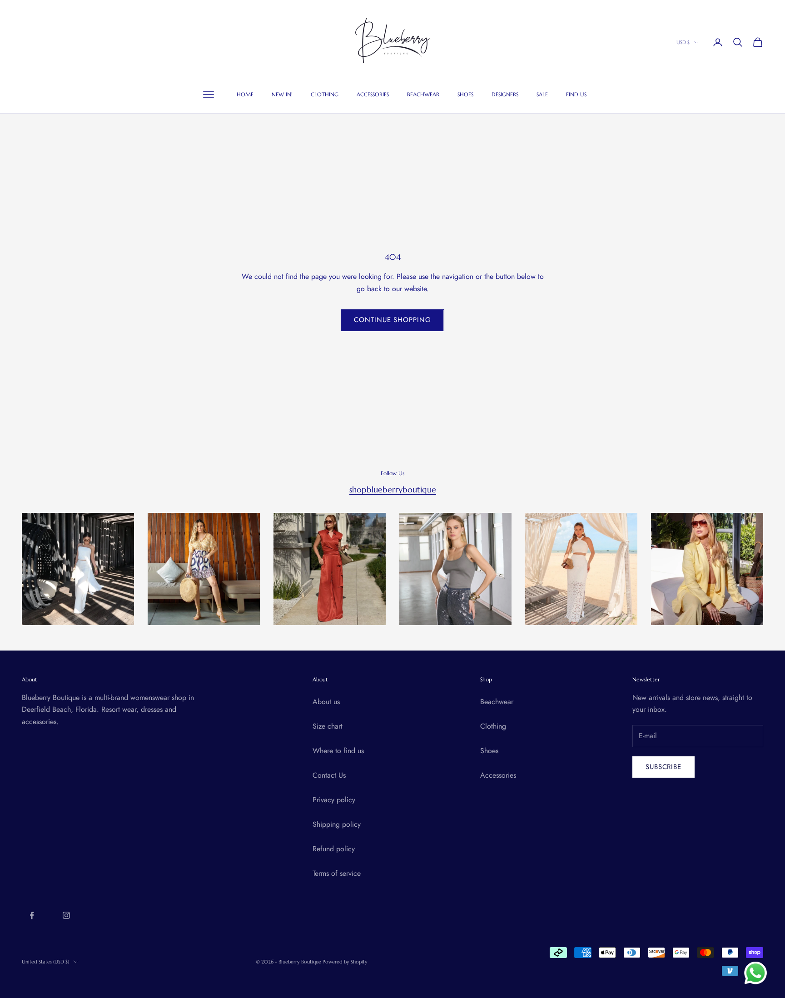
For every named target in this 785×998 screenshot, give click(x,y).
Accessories (498, 775)
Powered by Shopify (345, 961)
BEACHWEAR (423, 94)
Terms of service (337, 873)
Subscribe (663, 767)
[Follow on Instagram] (66, 915)
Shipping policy (337, 824)
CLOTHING (324, 94)
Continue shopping (392, 320)
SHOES (465, 94)
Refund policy (334, 849)
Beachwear (496, 701)
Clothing (493, 726)
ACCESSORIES (373, 94)
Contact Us (329, 775)
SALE (542, 94)
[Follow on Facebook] (32, 915)
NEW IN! (282, 94)
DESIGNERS (505, 94)
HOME (245, 94)
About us (326, 701)
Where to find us (338, 750)
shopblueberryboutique (392, 489)
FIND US (576, 94)
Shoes (489, 750)
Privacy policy (334, 799)
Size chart (328, 726)
